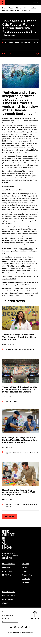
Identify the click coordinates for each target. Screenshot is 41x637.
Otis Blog (25, 567)
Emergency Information (10, 622)
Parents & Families (9, 595)
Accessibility (6, 618)
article (20, 178)
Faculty (25, 349)
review (31, 178)
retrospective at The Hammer (25, 118)
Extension (17, 452)
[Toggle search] (38, 3)
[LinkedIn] (30, 627)
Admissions (9, 349)
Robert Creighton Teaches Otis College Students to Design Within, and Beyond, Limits (19, 492)
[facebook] (22, 627)
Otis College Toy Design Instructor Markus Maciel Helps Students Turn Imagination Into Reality (19, 440)
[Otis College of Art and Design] (2, 2)
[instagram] (15, 627)
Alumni (16, 349)
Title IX (4, 612)
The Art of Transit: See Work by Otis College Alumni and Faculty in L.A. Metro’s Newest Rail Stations (19, 389)
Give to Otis (26, 579)
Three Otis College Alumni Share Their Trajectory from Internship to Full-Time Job (19, 337)
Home (4, 8)
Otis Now (19, 8)
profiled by (26, 180)
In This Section (7, 53)
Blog (20, 349)
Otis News (25, 564)
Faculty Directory (8, 571)
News (26, 8)
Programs (8, 350)
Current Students (8, 592)
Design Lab (12, 504)
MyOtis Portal (7, 575)
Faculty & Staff (7, 599)
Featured (26, 504)
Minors (31, 349)
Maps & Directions (8, 564)
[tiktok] (26, 627)
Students (8, 506)
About (11, 8)
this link (27, 285)
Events (24, 571)
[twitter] (18, 627)
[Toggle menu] (34, 3)
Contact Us (6, 567)
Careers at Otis (27, 575)
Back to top (35, 618)
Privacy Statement (8, 615)
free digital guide (26, 249)
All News (9, 516)
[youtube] (11, 627)
